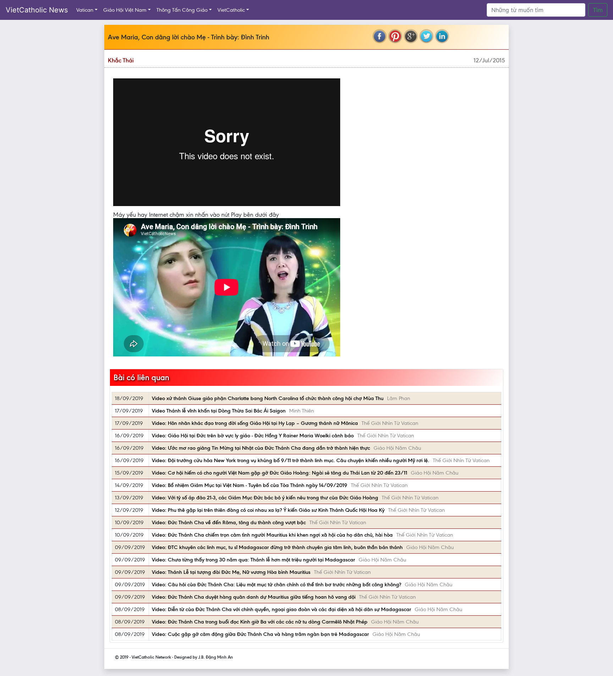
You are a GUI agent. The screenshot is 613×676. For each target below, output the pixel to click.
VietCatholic (231, 10)
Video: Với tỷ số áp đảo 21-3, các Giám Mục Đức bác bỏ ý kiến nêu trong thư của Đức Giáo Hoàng (265, 497)
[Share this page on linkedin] (442, 36)
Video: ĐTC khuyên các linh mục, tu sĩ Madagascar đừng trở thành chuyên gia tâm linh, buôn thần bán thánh (277, 547)
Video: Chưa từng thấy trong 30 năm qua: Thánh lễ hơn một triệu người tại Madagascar (253, 559)
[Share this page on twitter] (426, 36)
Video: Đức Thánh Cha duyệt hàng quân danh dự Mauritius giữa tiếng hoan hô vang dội (253, 597)
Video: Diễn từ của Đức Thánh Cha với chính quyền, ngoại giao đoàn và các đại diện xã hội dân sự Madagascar (281, 609)
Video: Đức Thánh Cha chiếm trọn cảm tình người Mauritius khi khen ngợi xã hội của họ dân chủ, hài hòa (272, 535)
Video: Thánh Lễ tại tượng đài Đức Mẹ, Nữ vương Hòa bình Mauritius (231, 572)
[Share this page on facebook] (379, 36)
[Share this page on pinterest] (395, 36)
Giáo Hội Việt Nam (125, 10)
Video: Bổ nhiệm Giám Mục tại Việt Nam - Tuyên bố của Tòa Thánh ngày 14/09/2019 (249, 485)
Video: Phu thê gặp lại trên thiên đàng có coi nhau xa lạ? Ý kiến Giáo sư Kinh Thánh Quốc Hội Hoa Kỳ (268, 510)
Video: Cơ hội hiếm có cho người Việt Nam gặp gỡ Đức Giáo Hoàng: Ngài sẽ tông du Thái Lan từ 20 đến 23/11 (279, 473)
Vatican (84, 10)
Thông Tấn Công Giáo (182, 10)
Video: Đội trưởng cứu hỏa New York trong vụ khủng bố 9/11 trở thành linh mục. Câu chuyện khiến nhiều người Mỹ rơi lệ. (290, 460)
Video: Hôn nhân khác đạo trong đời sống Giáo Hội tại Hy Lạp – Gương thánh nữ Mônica (255, 423)
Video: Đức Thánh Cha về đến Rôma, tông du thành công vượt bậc (229, 522)
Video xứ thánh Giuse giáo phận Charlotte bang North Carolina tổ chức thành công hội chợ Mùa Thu (267, 398)
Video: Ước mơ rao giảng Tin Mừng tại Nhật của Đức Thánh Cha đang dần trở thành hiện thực (261, 448)
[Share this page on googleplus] (411, 36)
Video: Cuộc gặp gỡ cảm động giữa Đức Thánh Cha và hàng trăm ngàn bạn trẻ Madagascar (260, 634)
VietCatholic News (37, 10)
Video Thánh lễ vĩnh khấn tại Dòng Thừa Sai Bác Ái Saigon (219, 411)
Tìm (598, 9)
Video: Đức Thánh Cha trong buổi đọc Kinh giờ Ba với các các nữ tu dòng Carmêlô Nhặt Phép (260, 622)
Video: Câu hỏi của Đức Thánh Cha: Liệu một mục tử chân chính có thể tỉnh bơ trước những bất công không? (276, 584)
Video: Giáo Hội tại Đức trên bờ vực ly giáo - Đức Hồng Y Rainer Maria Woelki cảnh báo (253, 435)
